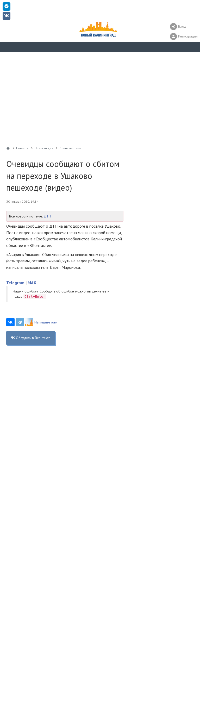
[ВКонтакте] (10, 322)
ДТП (47, 216)
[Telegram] (20, 322)
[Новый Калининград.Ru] (8, 148)
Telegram (15, 282)
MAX (32, 282)
